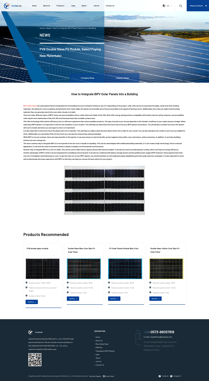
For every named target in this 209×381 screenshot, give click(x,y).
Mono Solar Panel (102, 344)
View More (31, 302)
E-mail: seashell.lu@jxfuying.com (158, 337)
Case (73, 6)
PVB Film (99, 347)
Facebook (165, 376)
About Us (46, 6)
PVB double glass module (37, 248)
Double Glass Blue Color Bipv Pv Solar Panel (81, 250)
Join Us (96, 6)
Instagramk (177, 376)
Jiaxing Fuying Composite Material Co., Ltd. (57, 376)
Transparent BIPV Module (105, 351)
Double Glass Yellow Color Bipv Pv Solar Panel (164, 250)
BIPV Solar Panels (30, 106)
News (84, 6)
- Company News (87, 78)
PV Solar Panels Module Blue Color (124, 248)
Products (60, 6)
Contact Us (110, 6)
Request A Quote (196, 6)
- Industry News (122, 78)
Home (34, 6)
